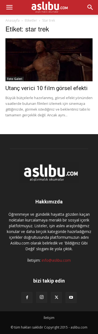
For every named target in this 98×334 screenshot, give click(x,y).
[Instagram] (41, 297)
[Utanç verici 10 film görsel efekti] (49, 59)
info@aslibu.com (56, 260)
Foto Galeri (14, 79)
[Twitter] (56, 297)
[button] (9, 7)
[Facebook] (27, 297)
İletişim (49, 317)
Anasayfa (12, 20)
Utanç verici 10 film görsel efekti (46, 88)
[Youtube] (71, 297)
